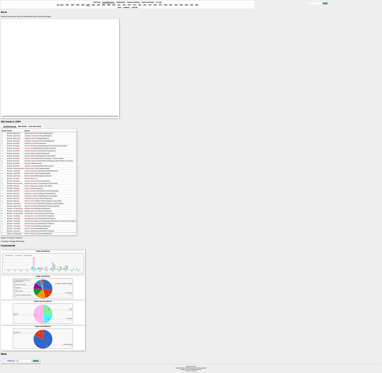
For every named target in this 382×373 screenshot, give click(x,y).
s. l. (31, 178)
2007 (98, 5)
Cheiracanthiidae (18, 168)
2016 (145, 5)
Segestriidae (17, 206)
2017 (150, 5)
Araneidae (16, 141)
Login (160, 2)
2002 (72, 5)
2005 (88, 5)
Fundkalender (120, 2)
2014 (134, 5)
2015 (139, 5)
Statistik (134, 7)
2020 (165, 5)
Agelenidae (16, 133)
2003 (77, 5)
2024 (186, 5)
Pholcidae (16, 186)
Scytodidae (16, 203)
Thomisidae (17, 228)
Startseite (96, 2)
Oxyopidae (16, 181)
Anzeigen (35, 361)
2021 (170, 5)
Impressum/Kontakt (191, 371)
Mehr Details (22, 126)
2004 (82, 5)
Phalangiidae (17, 234)
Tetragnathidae (18, 208)
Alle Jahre (60, 5)
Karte (119, 7)
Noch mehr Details (35, 126)
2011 (119, 5)
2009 (108, 5)
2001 (67, 5)
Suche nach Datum (148, 2)
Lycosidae (16, 178)
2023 (181, 5)
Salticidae (16, 191)
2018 (155, 5)
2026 (196, 5)
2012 (124, 5)
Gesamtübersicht (108, 2)
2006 (93, 5)
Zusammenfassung (9, 126)
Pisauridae (16, 188)
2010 (113, 5)
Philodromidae (17, 183)
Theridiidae (16, 216)
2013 (129, 5)
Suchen (325, 3)
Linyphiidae (16, 171)
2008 (103, 5)
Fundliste (126, 7)
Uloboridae (16, 231)
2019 (160, 5)
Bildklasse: (11, 361)
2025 (191, 5)
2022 (176, 5)
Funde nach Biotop (133, 2)
